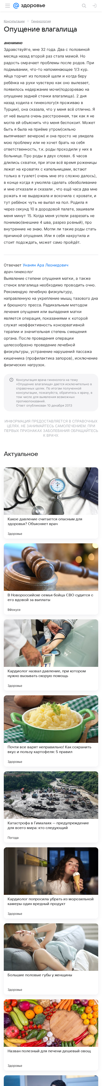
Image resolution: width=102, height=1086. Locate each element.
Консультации (14, 21)
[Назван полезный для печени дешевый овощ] (51, 1035)
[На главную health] (32, 5)
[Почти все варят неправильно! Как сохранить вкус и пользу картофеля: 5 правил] (51, 731)
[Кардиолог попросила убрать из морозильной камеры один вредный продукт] (51, 883)
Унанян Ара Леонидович (45, 265)
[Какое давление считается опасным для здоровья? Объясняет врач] (51, 503)
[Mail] (16, 5)
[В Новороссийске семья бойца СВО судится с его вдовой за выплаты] (51, 579)
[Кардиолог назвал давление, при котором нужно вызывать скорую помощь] (51, 655)
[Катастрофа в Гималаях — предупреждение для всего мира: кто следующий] (51, 807)
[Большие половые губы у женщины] (51, 959)
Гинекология (41, 21)
